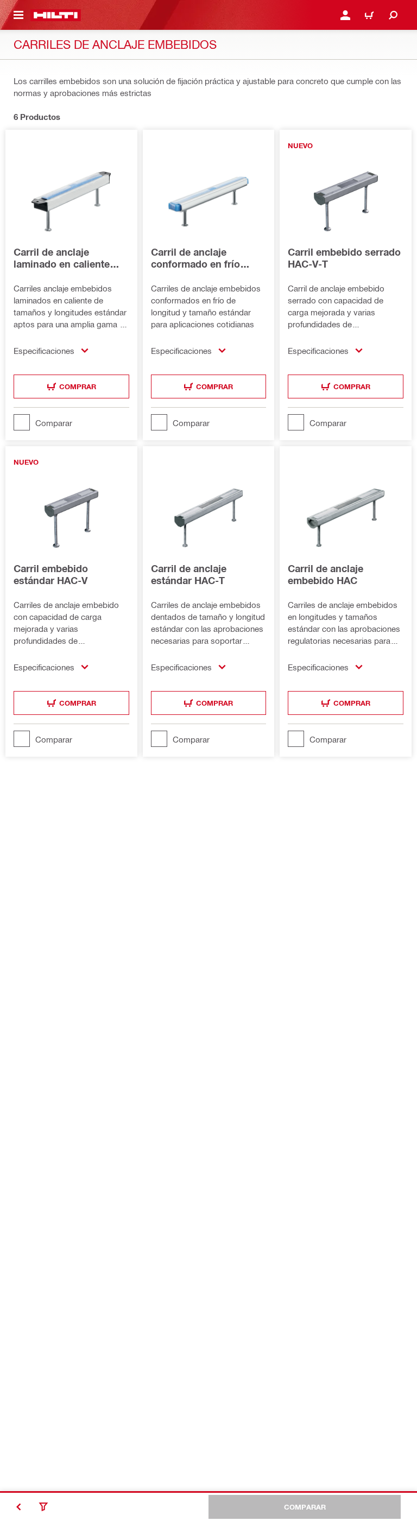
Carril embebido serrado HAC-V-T (344, 258)
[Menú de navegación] (18, 15)
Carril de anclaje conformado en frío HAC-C (195, 258)
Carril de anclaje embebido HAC (325, 574)
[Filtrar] (43, 1507)
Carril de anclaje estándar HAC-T (188, 574)
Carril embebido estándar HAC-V (51, 574)
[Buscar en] (393, 15)
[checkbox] (71, 422)
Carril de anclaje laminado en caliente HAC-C (62, 258)
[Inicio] (55, 15)
